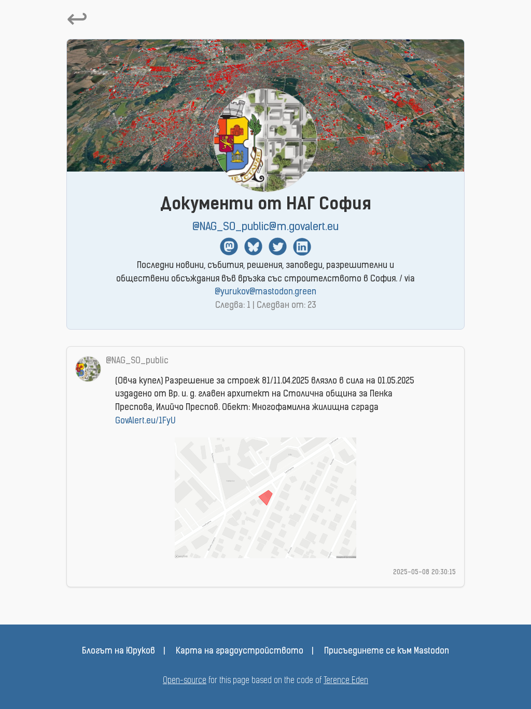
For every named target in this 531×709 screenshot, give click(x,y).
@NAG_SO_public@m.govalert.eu (265, 227)
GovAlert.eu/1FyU (145, 421)
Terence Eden (346, 681)
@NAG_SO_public (137, 361)
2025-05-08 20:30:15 (424, 572)
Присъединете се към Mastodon (386, 651)
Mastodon (229, 246)
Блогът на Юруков (118, 651)
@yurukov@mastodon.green (265, 292)
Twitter (278, 246)
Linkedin (302, 246)
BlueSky (253, 246)
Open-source (184, 681)
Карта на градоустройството (239, 651)
